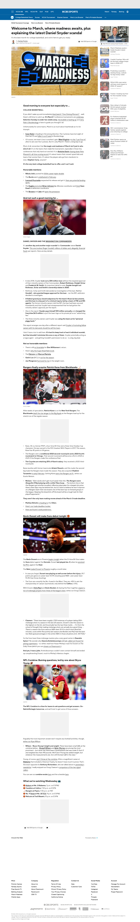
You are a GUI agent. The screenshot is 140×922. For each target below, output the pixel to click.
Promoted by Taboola (90, 838)
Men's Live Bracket (37, 23)
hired (78, 186)
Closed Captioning (57, 893)
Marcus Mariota (44, 354)
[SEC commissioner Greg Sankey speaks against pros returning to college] (104, 131)
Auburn (29, 785)
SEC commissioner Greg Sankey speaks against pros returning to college (119, 130)
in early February (38, 474)
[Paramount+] (63, 908)
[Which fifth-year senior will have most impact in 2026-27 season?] (104, 86)
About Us (34, 884)
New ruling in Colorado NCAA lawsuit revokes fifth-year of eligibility (118, 107)
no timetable (39, 347)
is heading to (43, 503)
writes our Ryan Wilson (31, 741)
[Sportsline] (50, 909)
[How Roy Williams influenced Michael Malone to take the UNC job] (104, 154)
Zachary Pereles (23, 41)
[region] (114, 34)
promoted (38, 186)
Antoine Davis (63, 152)
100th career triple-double (54, 174)
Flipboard (94, 900)
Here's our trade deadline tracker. (38, 506)
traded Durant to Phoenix (40, 569)
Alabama (26, 762)
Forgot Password (117, 892)
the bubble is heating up (67, 120)
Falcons (32, 354)
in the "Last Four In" (78, 140)
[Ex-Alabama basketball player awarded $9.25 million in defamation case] (104, 120)
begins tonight (53, 559)
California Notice (57, 895)
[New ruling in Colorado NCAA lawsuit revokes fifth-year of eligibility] (104, 108)
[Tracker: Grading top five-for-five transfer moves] (104, 97)
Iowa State (29, 134)
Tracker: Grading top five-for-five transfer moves (119, 95)
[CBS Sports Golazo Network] (85, 905)
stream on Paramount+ (52, 646)
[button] (105, 17)
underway (80, 117)
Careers (34, 887)
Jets (40, 192)
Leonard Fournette (33, 180)
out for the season (47, 358)
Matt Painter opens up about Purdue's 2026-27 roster (118, 141)
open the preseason (52, 192)
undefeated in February (47, 177)
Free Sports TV (16, 889)
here (49, 774)
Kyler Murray (59, 748)
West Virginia (63, 140)
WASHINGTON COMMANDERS (59, 241)
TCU (44, 794)
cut (36, 354)
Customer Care (76, 887)
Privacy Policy (56, 887)
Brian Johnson (48, 186)
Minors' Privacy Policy (58, 889)
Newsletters (115, 887)
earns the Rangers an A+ (65, 474)
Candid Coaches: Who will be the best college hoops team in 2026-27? (119, 61)
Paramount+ (35, 892)
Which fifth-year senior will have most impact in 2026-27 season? (118, 84)
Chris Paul (37, 588)
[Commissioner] (75, 908)
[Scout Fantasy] (95, 909)
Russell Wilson (45, 748)
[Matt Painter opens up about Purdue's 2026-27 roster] (104, 143)
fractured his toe (43, 361)
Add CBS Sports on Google (89, 41)
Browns (32, 192)
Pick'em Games (16, 884)
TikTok (93, 887)
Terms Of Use (56, 884)
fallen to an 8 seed (45, 136)
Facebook (94, 892)
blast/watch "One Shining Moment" (65, 114)
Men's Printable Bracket (52, 23)
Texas (32, 794)
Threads (94, 897)
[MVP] (85, 908)
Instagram (94, 889)
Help (72, 884)
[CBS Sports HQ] (66, 905)
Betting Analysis (16, 892)
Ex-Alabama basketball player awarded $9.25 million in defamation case (119, 118)
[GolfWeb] (106, 909)
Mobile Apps (15, 897)
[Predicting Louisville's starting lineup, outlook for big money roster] (104, 74)
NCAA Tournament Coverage (20, 23)
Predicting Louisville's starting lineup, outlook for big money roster (118, 73)
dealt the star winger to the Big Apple (47, 413)
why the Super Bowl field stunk (42, 351)
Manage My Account (118, 884)
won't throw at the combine (46, 759)
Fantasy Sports (16, 887)
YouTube (94, 884)
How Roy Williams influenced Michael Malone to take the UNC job (118, 153)
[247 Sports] (36, 909)
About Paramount (37, 889)
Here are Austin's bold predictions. (38, 510)
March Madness (16, 894)
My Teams (114, 889)
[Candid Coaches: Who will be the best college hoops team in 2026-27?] (104, 63)
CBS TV (34, 894)
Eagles (31, 186)
